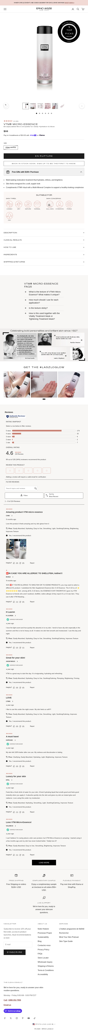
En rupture (44, 156)
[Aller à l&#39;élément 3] (40, 106)
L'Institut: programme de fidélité (71, 929)
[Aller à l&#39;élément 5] (55, 106)
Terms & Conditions (46, 970)
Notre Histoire (43, 929)
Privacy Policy (43, 950)
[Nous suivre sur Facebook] (5, 1018)
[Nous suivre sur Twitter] (11, 1018)
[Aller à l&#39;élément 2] (33, 106)
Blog (39, 941)
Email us (7, 1005)
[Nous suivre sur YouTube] (29, 1018)
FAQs (40, 954)
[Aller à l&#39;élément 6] (62, 106)
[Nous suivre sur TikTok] (34, 1018)
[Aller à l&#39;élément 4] (47, 106)
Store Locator (43, 958)
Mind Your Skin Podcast (69, 937)
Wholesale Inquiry (45, 962)
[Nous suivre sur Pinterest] (23, 1018)
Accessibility (43, 974)
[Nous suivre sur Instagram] (17, 1018)
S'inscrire (14, 952)
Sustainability (43, 937)
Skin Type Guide (66, 941)
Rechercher (64, 933)
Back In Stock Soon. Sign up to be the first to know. (44, 163)
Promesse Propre (45, 933)
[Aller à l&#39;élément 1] (25, 106)
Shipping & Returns (46, 966)
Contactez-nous (44, 945)
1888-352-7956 (14, 1000)
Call (5, 1000)
